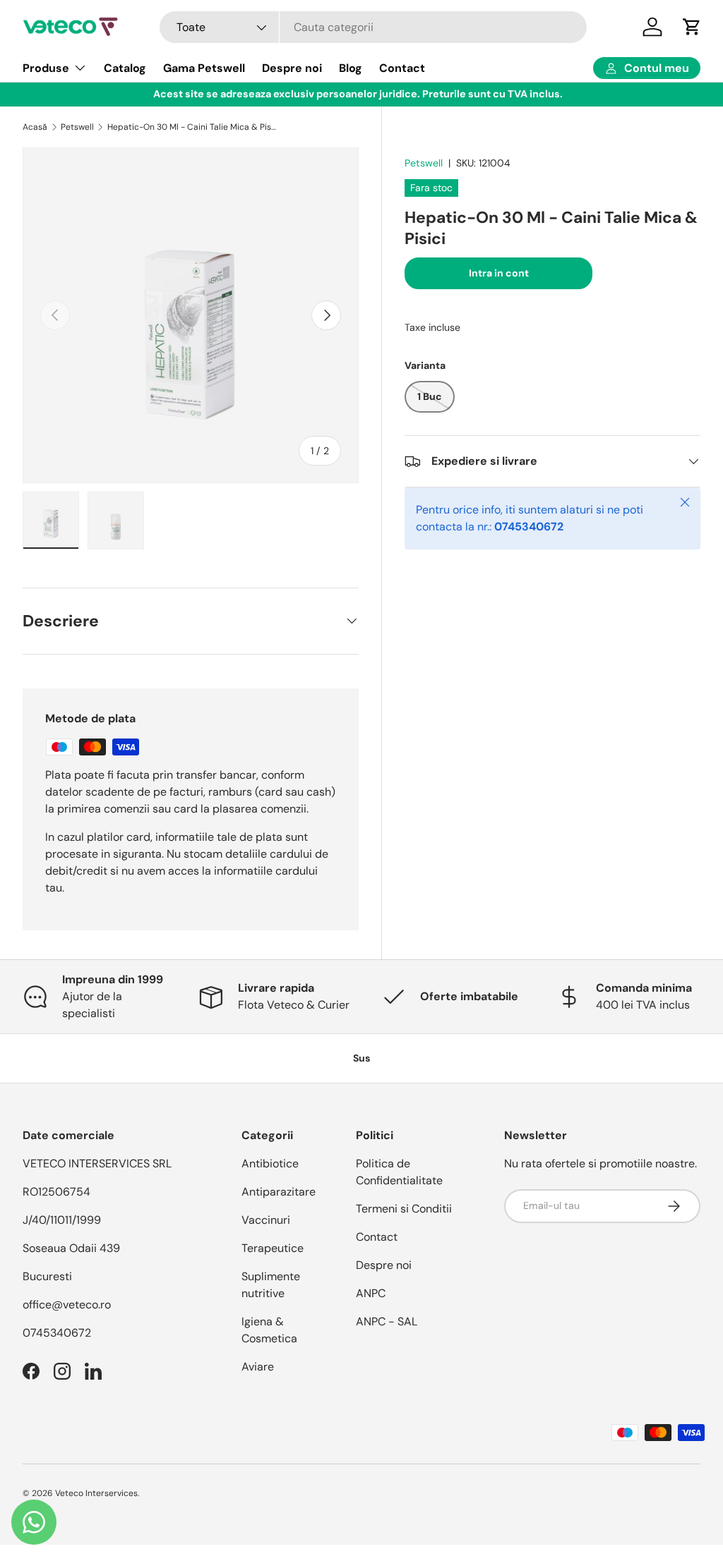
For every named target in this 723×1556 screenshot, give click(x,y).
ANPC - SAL (386, 1321)
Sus (361, 1058)
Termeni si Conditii (404, 1208)
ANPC (371, 1293)
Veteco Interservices (96, 1493)
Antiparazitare (278, 1191)
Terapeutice (272, 1248)
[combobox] (373, 27)
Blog (350, 68)
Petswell (77, 127)
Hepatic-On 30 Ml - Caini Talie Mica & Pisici (192, 127)
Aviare (257, 1366)
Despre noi (292, 68)
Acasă (35, 127)
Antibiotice (270, 1163)
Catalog (125, 68)
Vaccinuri (265, 1219)
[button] (691, 26)
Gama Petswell (204, 68)
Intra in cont (499, 273)
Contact (402, 68)
